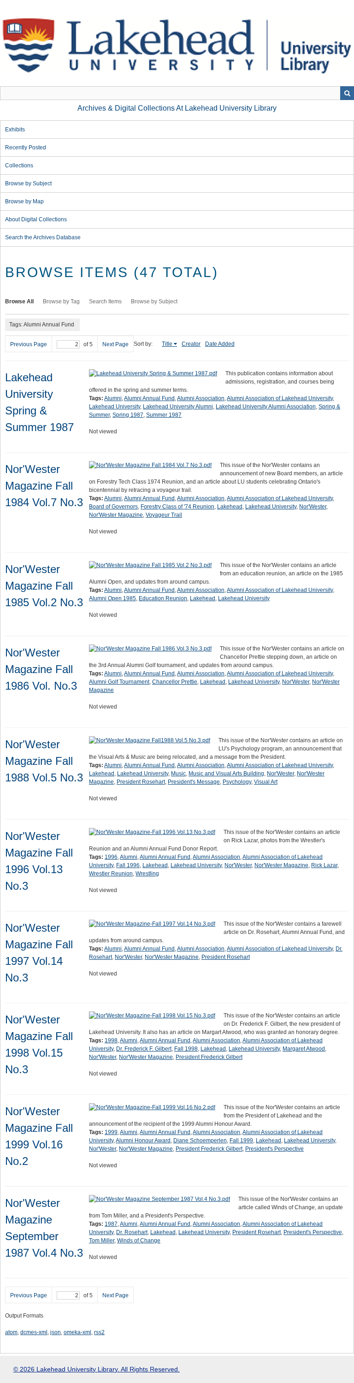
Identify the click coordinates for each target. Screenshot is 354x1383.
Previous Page (28, 344)
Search (347, 93)
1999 (111, 1132)
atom (11, 1332)
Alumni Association (200, 398)
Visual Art (265, 782)
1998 (111, 1040)
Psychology (237, 782)
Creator (191, 344)
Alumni (113, 398)
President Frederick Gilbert (209, 1057)
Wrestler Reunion (111, 873)
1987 (111, 1224)
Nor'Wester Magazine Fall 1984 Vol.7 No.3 (44, 485)
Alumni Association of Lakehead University (280, 398)
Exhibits (15, 129)
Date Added (220, 344)
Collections (19, 165)
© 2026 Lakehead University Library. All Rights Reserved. (96, 1369)
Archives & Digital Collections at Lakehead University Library (177, 108)
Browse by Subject (28, 183)
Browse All (19, 301)
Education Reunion (163, 598)
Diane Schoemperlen (200, 1140)
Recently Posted (25, 147)
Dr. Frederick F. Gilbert (143, 1049)
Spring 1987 (127, 415)
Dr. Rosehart (132, 1232)
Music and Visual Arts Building (226, 773)
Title (167, 344)
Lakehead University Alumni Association (266, 406)
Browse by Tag (61, 301)
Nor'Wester (312, 506)
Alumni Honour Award (143, 1140)
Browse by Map (24, 201)
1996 (111, 857)
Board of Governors (113, 506)
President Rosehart (141, 782)
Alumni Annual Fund (149, 398)
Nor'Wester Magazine (116, 515)
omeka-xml (77, 1332)
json (55, 1332)
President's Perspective (274, 1149)
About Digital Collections (36, 219)
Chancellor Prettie (174, 682)
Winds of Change (138, 1240)
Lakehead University (114, 406)
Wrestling (147, 873)
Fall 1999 (241, 1140)
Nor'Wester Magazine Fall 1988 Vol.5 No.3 (44, 761)
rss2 (99, 1332)
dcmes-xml (33, 1332)
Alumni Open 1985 (112, 598)
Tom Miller (101, 1240)
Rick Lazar (324, 865)
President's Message (194, 782)
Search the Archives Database (43, 237)
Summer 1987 (164, 415)
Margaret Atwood (304, 1049)
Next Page (115, 344)
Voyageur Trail (164, 515)
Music (178, 773)
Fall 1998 (186, 1049)
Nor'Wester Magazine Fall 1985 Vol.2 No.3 (44, 586)
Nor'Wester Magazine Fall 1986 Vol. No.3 (41, 669)
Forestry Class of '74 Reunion (177, 506)
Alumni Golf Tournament (119, 682)
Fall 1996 (128, 865)
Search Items (105, 301)
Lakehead (229, 506)
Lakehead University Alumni (178, 406)
